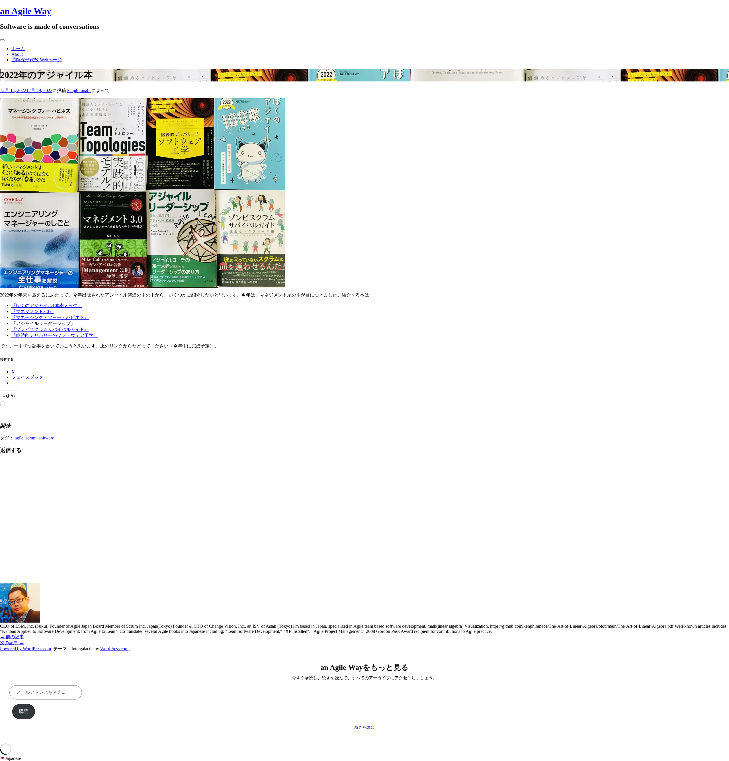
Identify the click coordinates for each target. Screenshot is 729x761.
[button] (364, 758)
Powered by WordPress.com (25, 648)
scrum (31, 437)
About (17, 54)
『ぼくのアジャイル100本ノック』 (46, 305)
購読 (23, 711)
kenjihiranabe (79, 90)
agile (19, 437)
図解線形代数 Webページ (36, 59)
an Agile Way (25, 11)
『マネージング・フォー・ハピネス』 (50, 317)
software (46, 437)
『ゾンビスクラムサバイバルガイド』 (50, 329)
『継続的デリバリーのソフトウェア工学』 (54, 335)
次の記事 (12, 642)
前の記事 (12, 636)
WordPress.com (114, 648)
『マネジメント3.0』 (32, 311)
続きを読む (364, 727)
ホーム (18, 48)
